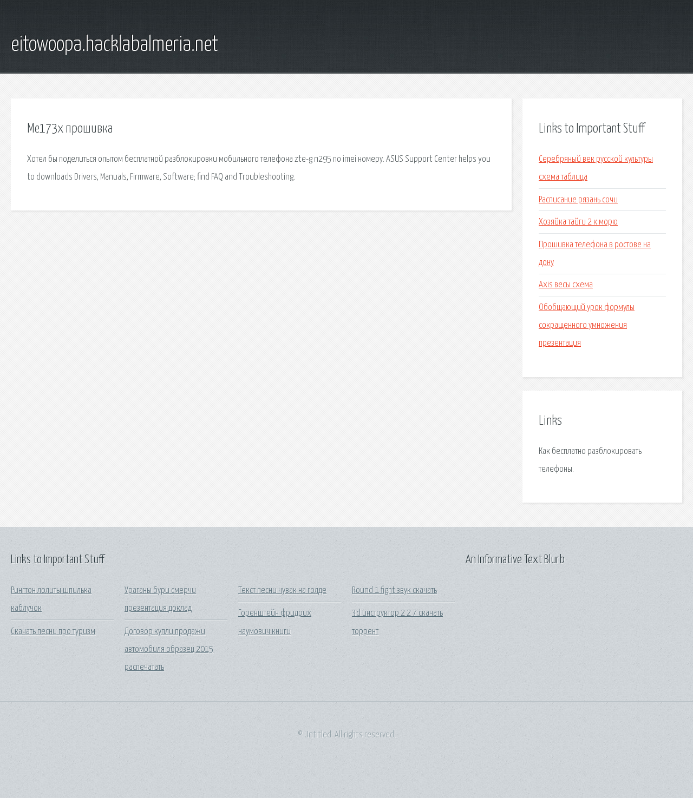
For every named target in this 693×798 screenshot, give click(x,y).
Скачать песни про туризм (53, 631)
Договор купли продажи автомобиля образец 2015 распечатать (169, 649)
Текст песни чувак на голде (282, 590)
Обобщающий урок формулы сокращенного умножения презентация (587, 325)
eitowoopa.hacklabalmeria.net (114, 45)
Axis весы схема (566, 284)
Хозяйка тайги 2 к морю (578, 222)
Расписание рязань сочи (578, 200)
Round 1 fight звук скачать (394, 590)
